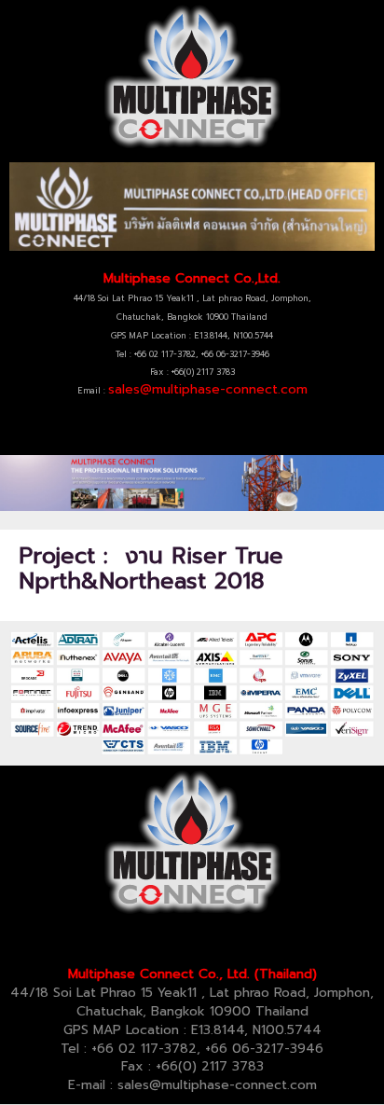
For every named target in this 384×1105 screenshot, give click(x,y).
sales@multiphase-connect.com (208, 389)
